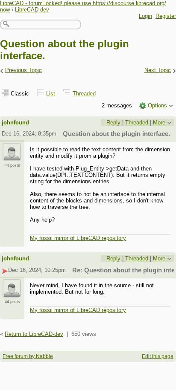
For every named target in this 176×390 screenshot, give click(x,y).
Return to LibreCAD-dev (34, 334)
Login (145, 16)
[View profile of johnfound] (12, 156)
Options (157, 105)
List (50, 93)
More (159, 122)
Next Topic (157, 70)
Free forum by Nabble (28, 356)
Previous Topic (23, 70)
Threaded (84, 93)
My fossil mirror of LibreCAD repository (78, 238)
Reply (113, 122)
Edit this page (157, 356)
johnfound (15, 122)
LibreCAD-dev (32, 9)
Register (165, 16)
